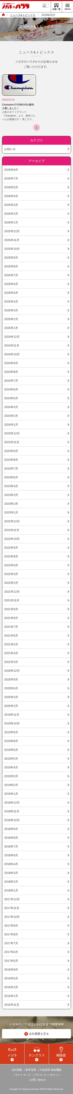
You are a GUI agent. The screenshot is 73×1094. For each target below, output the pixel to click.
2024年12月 (12, 336)
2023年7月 (11, 468)
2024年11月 (11, 345)
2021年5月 (11, 644)
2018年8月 (11, 837)
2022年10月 (12, 538)
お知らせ (10, 149)
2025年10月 (12, 248)
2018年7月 (11, 846)
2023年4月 (11, 486)
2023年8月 (11, 459)
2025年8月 (11, 266)
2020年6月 (11, 688)
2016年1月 (11, 996)
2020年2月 (11, 705)
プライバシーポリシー (47, 1074)
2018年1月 (11, 890)
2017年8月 (11, 934)
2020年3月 (11, 697)
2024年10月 (12, 354)
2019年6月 (11, 749)
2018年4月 (11, 864)
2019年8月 (11, 741)
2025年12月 (12, 231)
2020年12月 (12, 670)
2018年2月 (11, 881)
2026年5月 (11, 187)
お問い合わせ (38, 1079)
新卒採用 (31, 1069)
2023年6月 (11, 477)
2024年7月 (11, 380)
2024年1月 (11, 424)
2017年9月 (11, 925)
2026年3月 (11, 204)
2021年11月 (11, 600)
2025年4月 (11, 301)
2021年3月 (11, 662)
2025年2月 (11, 319)
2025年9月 (11, 257)
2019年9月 (11, 732)
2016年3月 (11, 987)
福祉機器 (56, 1069)
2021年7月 (11, 626)
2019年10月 (12, 723)
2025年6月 (11, 284)
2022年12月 (12, 521)
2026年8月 (11, 169)
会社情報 (17, 1069)
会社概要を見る (39, 1033)
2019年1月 (11, 793)
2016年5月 (11, 978)
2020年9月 (11, 679)
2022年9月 (11, 547)
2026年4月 (11, 196)
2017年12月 (12, 899)
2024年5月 (11, 398)
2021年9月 (11, 609)
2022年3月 (11, 574)
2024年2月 (11, 415)
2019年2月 (11, 785)
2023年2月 (11, 503)
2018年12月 (12, 802)
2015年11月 (11, 1004)
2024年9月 (11, 363)
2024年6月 (11, 389)
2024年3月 (11, 407)
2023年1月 (11, 512)
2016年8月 (11, 969)
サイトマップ (23, 1074)
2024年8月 (11, 371)
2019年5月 (11, 758)
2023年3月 (11, 495)
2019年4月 (11, 767)
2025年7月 (11, 275)
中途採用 (45, 1069)
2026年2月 (11, 213)
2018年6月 (11, 855)
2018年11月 (11, 811)
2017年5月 (11, 960)
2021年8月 (11, 618)
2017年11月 (11, 908)
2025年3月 (11, 310)
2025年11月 (11, 240)
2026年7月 (11, 178)
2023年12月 (12, 433)
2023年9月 (11, 451)
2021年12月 (12, 591)
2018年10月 (12, 820)
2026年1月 (11, 222)
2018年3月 (11, 872)
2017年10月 (12, 916)
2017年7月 (11, 943)
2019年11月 (11, 714)
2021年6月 (11, 635)
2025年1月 (11, 328)
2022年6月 (11, 565)
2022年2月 (11, 582)
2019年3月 (11, 776)
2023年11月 (11, 442)
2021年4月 (11, 653)
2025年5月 (11, 292)
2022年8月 (11, 556)
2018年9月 (11, 829)
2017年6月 (11, 952)
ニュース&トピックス (22, 15)
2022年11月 (11, 530)
